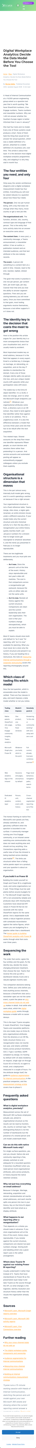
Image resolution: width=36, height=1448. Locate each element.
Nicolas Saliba (10, 84)
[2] (33, 762)
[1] (10, 401)
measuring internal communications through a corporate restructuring (17, 660)
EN (24, 9)
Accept (18, 1432)
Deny (18, 1438)
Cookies (8, 1444)
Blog (10, 74)
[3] (13, 858)
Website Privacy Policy (18, 1444)
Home (5, 74)
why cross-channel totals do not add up (16, 1002)
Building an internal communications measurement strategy (15, 1377)
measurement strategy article (15, 1084)
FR (24, 6)
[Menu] (18, 5)
